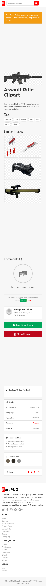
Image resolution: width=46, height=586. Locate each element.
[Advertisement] (23, 49)
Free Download (24, 325)
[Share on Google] (20, 509)
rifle (16, 119)
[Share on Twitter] (3, 509)
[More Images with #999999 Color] (19, 461)
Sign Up (23, 300)
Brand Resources (8, 523)
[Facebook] (28, 472)
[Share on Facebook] (7, 509)
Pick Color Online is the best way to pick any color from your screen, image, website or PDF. (22, 17)
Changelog (6, 537)
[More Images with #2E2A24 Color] (13, 461)
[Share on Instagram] (11, 509)
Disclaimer (6, 531)
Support (5, 521)
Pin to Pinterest (24, 334)
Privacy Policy (7, 526)
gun (31, 119)
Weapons (36, 423)
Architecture (6, 547)
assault (8, 119)
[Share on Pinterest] (15, 509)
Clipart (4, 555)
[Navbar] (41, 3)
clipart (15, 124)
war (37, 119)
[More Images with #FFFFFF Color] (25, 461)
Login (29, 300)
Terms (4, 518)
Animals (5, 544)
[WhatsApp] (38, 472)
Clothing (5, 558)
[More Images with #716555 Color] (8, 461)
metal (23, 119)
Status (4, 534)
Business (5, 550)
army (7, 124)
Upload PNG (6, 529)
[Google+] (35, 472)
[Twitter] (31, 472)
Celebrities (6, 552)
